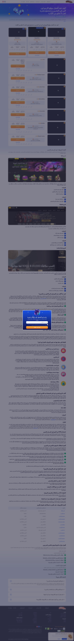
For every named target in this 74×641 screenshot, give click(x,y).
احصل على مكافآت (37, 327)
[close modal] (50, 311)
